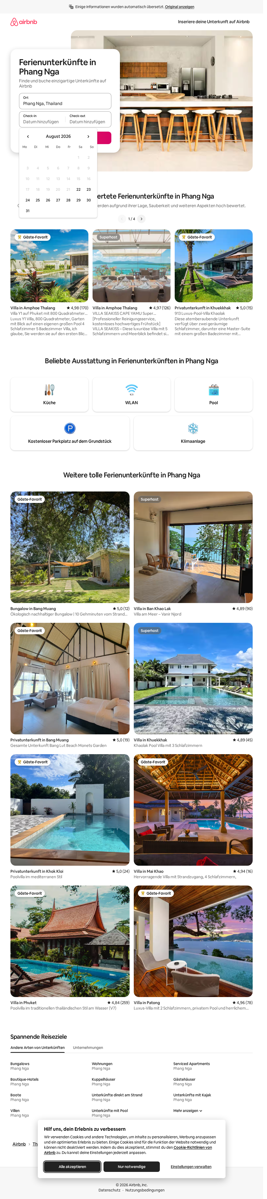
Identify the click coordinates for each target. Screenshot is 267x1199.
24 (28, 200)
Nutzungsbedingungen (145, 1190)
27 (58, 200)
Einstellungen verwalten (191, 1166)
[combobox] (65, 103)
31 (27, 210)
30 (89, 200)
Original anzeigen (179, 6)
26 (48, 200)
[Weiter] (141, 219)
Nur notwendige (131, 1166)
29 (78, 200)
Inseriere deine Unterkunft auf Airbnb (214, 21)
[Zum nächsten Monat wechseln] (88, 136)
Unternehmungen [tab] (88, 1047)
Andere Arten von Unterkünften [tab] (37, 1047)
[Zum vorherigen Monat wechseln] (28, 136)
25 (38, 200)
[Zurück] (122, 219)
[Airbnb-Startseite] (23, 22)
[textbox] (42, 122)
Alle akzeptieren (72, 1166)
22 (78, 189)
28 (68, 200)
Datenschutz (109, 1190)
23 (89, 189)
